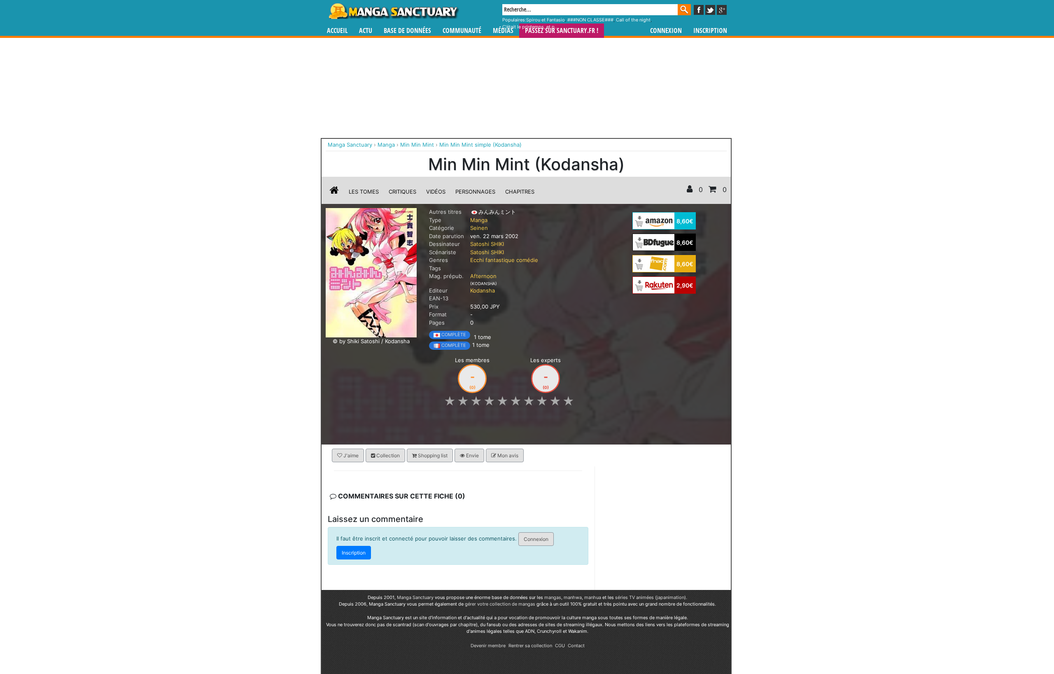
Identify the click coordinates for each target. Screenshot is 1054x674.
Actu (365, 31)
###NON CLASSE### (590, 20)
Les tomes (364, 191)
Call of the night (633, 20)
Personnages (475, 191)
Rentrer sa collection (530, 645)
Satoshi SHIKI (487, 244)
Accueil (337, 31)
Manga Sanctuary (415, 597)
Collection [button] (387, 455)
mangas (552, 597)
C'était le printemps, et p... (530, 27)
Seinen (479, 228)
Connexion (666, 31)
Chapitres (519, 191)
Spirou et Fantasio (545, 20)
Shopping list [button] (432, 455)
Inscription (710, 31)
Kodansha (482, 290)
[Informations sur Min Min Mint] (334, 191)
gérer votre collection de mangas (500, 604)
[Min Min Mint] (371, 272)
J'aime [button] (350, 455)
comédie (527, 260)
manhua (592, 597)
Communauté (462, 31)
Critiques (402, 191)
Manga (393, 11)
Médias (503, 31)
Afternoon (483, 276)
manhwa (573, 597)
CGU (560, 645)
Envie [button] (472, 455)
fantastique (500, 260)
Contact (576, 645)
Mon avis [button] (507, 455)
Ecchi (477, 260)
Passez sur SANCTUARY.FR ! (561, 31)
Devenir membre (488, 645)
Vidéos (435, 191)
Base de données (407, 31)
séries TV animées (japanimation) (650, 597)
